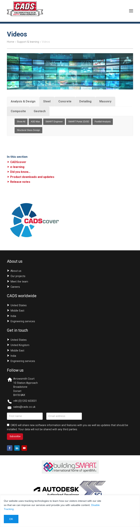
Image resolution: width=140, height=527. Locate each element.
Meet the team (19, 282)
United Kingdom (20, 345)
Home (10, 42)
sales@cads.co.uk (24, 407)
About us (16, 271)
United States (19, 305)
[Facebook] (9, 448)
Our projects (18, 276)
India (13, 316)
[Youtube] (24, 448)
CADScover (18, 162)
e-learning (17, 167)
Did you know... (20, 172)
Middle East (17, 311)
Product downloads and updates (32, 177)
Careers (15, 287)
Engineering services (23, 321)
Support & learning (28, 42)
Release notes (20, 182)
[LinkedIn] (17, 448)
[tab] (23, 101)
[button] (131, 11)
